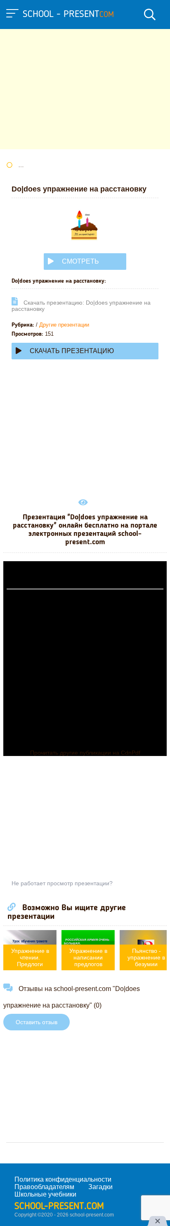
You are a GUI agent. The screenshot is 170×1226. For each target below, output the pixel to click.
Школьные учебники (45, 1194)
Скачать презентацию (72, 350)
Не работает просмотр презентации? (62, 883)
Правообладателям (44, 1186)
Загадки (100, 1186)
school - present (68, 14)
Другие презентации (64, 325)
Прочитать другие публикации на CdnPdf (85, 752)
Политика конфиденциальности (62, 1179)
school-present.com (59, 1206)
